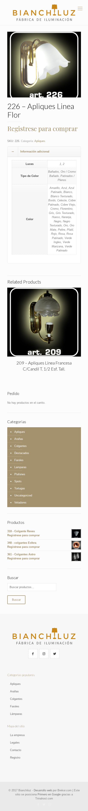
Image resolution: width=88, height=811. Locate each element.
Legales (15, 742)
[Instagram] (50, 804)
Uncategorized (23, 495)
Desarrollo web (43, 790)
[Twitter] (44, 804)
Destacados (21, 453)
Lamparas (20, 467)
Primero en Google (49, 794)
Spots (18, 481)
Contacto (15, 750)
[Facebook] (38, 804)
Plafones (19, 474)
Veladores (20, 502)
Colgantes (20, 446)
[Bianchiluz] (44, 12)
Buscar (16, 599)
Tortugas (19, 488)
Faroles (18, 460)
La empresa (17, 735)
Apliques (39, 141)
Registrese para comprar (42, 128)
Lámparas (16, 713)
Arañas (18, 439)
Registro (15, 757)
